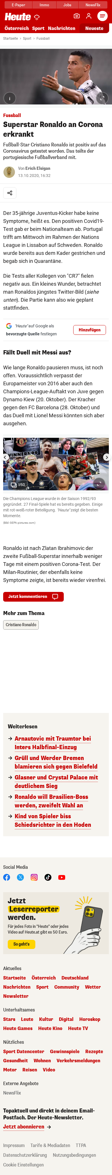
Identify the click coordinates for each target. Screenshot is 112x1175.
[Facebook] (6, 877)
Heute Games (17, 1028)
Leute (27, 1019)
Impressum (14, 1145)
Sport (38, 28)
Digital (66, 1019)
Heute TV (78, 1028)
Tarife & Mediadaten (50, 1145)
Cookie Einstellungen (23, 1165)
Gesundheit (15, 1061)
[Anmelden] (88, 16)
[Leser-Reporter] (76, 16)
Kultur (46, 1019)
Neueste (94, 28)
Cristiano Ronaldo (21, 625)
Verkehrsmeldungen (78, 1061)
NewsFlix (93, 5)
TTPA (81, 1145)
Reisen (29, 1070)
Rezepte (94, 1052)
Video (49, 1070)
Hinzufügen (90, 330)
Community (66, 987)
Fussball (43, 39)
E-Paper (18, 5)
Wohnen (42, 1061)
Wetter (93, 987)
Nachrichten (16, 987)
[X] (20, 877)
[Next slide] (107, 457)
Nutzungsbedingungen (74, 1155)
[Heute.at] (18, 16)
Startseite (10, 39)
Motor (10, 1070)
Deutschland (74, 978)
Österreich (17, 28)
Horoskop (89, 1019)
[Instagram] (34, 877)
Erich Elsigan (37, 168)
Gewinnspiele (65, 1052)
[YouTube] (61, 877)
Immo (44, 5)
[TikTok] (48, 877)
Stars (9, 1019)
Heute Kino (50, 1028)
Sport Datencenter (23, 1052)
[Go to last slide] (5, 457)
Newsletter (15, 996)
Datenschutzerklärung (25, 1155)
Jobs (67, 5)
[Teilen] (9, 193)
